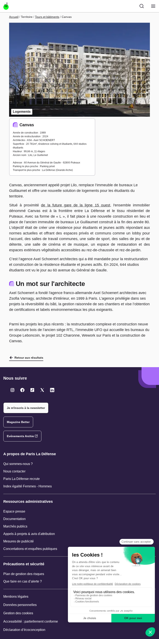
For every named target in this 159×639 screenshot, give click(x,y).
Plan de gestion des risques (23, 574)
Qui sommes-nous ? (18, 464)
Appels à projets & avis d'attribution (29, 534)
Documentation (14, 519)
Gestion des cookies (18, 613)
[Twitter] (12, 390)
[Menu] (153, 6)
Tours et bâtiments (47, 16)
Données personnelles (20, 605)
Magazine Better (18, 422)
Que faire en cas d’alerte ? (22, 581)
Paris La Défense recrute (21, 479)
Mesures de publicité (18, 541)
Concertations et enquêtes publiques (30, 549)
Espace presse (14, 511)
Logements (22, 111)
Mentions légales (15, 596)
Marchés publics (15, 526)
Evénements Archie (20, 436)
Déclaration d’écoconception (24, 630)
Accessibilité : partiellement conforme (30, 621)
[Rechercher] (141, 6)
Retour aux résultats (28, 357)
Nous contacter (14, 471)
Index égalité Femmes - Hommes (27, 486)
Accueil (13, 16)
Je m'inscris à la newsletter (26, 408)
